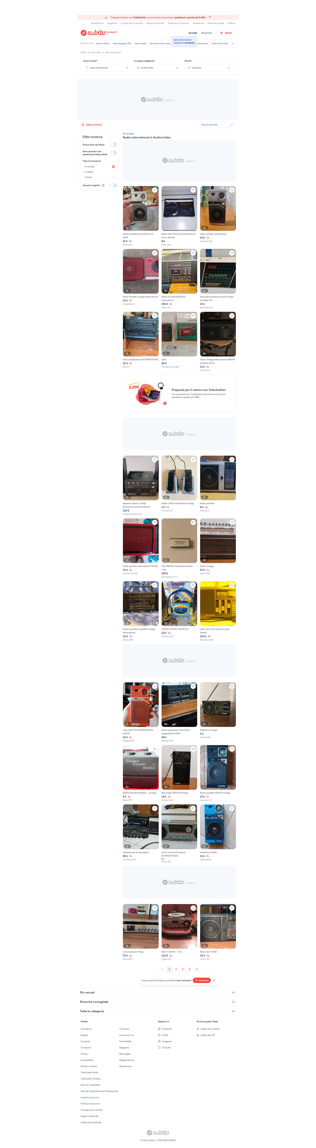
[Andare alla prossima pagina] (197, 969)
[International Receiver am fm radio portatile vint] (218, 279)
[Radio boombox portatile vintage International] (141, 611)
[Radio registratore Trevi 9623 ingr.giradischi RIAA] (179, 712)
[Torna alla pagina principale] (99, 33)
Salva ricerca (94, 124)
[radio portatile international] (218, 216)
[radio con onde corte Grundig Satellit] (218, 611)
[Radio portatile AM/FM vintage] (218, 773)
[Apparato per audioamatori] (141, 833)
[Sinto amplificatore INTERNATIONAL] (141, 342)
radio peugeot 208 (122, 43)
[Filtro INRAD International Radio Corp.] (179, 548)
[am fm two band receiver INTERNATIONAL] (179, 833)
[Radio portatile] (218, 485)
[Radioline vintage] (218, 712)
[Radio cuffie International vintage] (179, 485)
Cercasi (88, 177)
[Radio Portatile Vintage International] (141, 279)
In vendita (89, 166)
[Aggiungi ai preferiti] (154, 190)
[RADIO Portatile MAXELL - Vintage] (141, 773)
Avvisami (204, 980)
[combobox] (107, 68)
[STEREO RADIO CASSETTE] (179, 611)
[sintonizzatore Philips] (141, 932)
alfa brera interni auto (160, 43)
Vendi (228, 33)
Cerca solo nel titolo (94, 144)
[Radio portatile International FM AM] (141, 548)
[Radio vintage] (218, 548)
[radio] (179, 342)
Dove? (188, 60)
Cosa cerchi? (90, 60)
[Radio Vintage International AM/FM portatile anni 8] (218, 342)
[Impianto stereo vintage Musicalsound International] (141, 485)
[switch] (113, 145)
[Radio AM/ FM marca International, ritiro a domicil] (179, 216)
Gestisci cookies (89, 1066)
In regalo (89, 171)
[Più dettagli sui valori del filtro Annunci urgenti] (103, 185)
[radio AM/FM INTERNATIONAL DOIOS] (141, 712)
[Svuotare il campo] (127, 68)
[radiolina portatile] (218, 833)
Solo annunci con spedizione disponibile (95, 153)
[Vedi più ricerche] (232, 43)
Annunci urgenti (91, 185)
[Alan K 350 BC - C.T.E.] (179, 932)
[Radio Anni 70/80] (218, 932)
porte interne (102, 43)
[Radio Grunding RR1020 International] (179, 279)
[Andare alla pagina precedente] (162, 969)
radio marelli (140, 43)
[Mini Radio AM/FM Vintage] (179, 773)
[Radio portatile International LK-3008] (141, 216)
